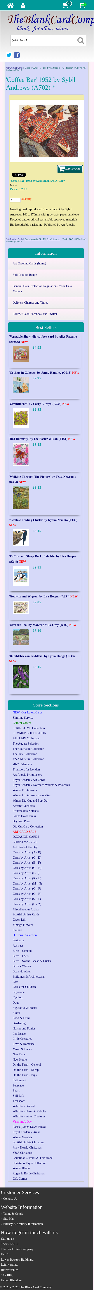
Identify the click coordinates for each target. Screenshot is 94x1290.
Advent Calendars (24, 805)
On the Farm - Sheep (26, 1069)
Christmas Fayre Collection (29, 1163)
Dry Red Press (21, 821)
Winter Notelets (22, 1137)
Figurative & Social (25, 1007)
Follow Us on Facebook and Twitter (35, 314)
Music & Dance (22, 1049)
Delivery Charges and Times (30, 302)
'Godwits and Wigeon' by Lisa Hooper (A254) (43, 596)
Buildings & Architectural (29, 976)
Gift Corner (20, 1178)
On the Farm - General (27, 1064)
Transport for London (26, 769)
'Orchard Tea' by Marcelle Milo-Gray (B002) (43, 625)
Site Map (8, 1218)
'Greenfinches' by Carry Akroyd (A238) (39, 403)
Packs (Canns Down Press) (29, 1127)
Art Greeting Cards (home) (29, 263)
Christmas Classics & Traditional (33, 1158)
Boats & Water (22, 971)
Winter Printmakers (25, 790)
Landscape (19, 1033)
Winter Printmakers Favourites (31, 795)
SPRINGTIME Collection (29, 728)
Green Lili (19, 919)
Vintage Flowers (23, 925)
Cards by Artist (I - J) (26, 873)
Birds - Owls (20, 956)
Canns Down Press (24, 816)
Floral (16, 1012)
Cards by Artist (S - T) (35, 68)
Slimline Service (23, 717)
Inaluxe (17, 930)
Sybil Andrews (53, 68)
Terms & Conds (13, 1213)
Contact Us (10, 1198)
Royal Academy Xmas (26, 1132)
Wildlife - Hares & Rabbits (29, 1111)
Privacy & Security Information (23, 1224)
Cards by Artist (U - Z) (27, 904)
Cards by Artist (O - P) (27, 888)
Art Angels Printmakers (27, 774)
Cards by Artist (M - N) (27, 883)
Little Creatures (22, 1038)
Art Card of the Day (25, 847)
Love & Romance (24, 1044)
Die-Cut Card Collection (28, 826)
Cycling (17, 997)
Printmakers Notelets (25, 810)
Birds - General (22, 950)
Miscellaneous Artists (26, 909)
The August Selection (26, 743)
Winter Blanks (21, 1168)
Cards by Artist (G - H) (27, 868)
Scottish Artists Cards (26, 914)
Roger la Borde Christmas (29, 1173)
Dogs (16, 1002)
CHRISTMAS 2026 (25, 842)
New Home (20, 1059)
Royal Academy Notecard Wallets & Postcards (41, 785)
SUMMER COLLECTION (29, 733)
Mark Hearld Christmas (27, 1147)
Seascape (18, 1085)
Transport (19, 1101)
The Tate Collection (25, 754)
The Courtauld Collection (28, 748)
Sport (16, 1090)
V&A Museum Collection (28, 759)
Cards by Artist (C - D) (27, 857)
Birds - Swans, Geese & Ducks (32, 961)
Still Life (18, 1095)
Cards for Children (24, 987)
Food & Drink (21, 1018)
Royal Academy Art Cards (29, 780)
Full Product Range (25, 274)
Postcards (18, 940)
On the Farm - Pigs (25, 1075)
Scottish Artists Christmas (28, 1142)
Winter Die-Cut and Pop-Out (30, 800)
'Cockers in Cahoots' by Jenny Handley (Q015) (44, 372)
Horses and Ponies (24, 1028)
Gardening (19, 1023)
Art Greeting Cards (14, 68)
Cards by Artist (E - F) (27, 862)
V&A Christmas (22, 1152)
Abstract (18, 945)
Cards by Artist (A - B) (27, 852)
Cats (15, 982)
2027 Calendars (22, 764)
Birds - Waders (22, 966)
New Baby (19, 1054)
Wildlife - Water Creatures (29, 1116)
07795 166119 (9, 1244)
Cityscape (18, 992)
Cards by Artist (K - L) (27, 878)
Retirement (19, 1080)
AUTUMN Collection (26, 738)
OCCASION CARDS (26, 836)
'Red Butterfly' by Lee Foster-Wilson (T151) (42, 439)
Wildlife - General (24, 1106)
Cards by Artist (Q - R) (27, 893)
